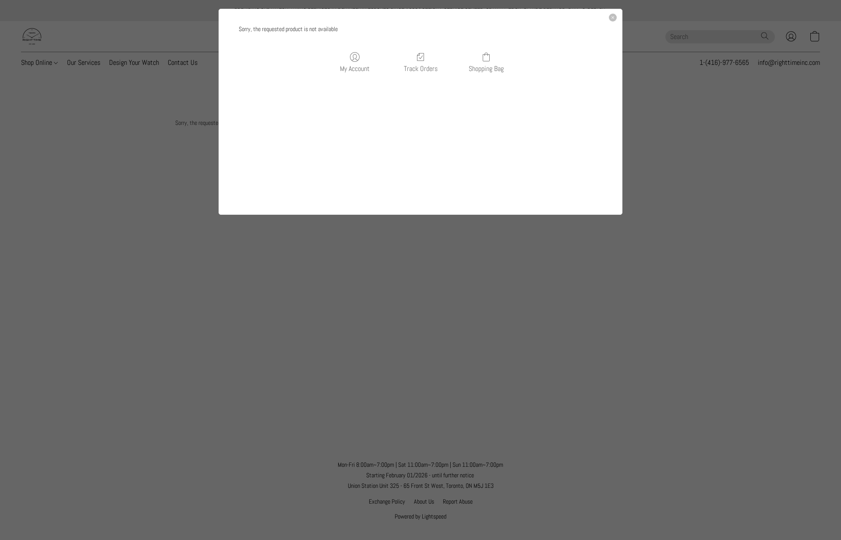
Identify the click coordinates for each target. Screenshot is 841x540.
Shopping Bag (486, 68)
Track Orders (421, 68)
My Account (355, 68)
